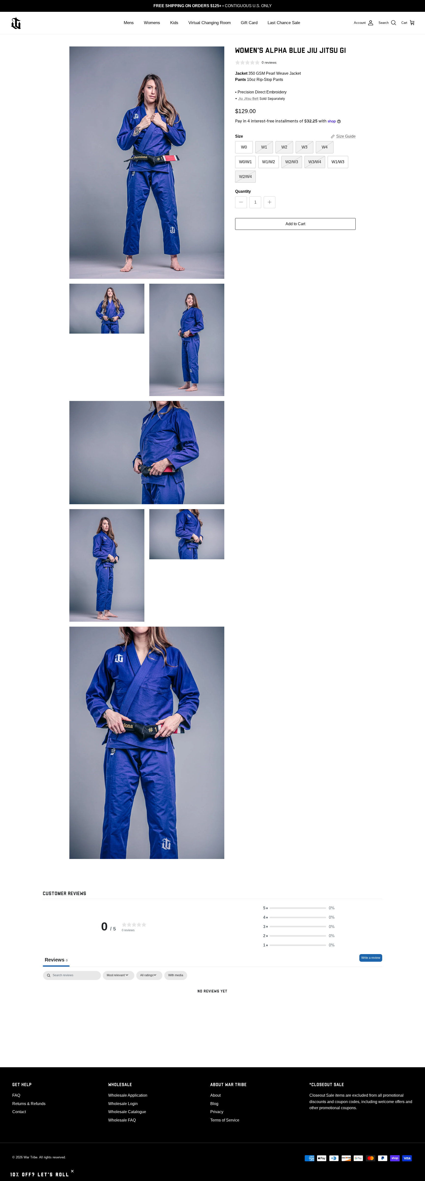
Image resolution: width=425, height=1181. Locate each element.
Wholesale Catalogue (127, 1112)
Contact (19, 1112)
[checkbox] (175, 975)
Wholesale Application (127, 1095)
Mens (129, 22)
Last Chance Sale (284, 22)
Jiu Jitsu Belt (248, 98)
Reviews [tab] (56, 959)
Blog (214, 1104)
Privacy (216, 1112)
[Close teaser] (72, 1171)
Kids (174, 22)
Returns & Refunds (29, 1104)
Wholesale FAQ (122, 1120)
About (215, 1095)
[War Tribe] (16, 23)
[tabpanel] (212, 1008)
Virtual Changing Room (209, 22)
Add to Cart (295, 224)
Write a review (370, 958)
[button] (298, 908)
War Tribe (30, 1157)
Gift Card (249, 22)
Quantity (243, 191)
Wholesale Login (123, 1104)
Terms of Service (224, 1120)
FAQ (16, 1095)
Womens (152, 22)
